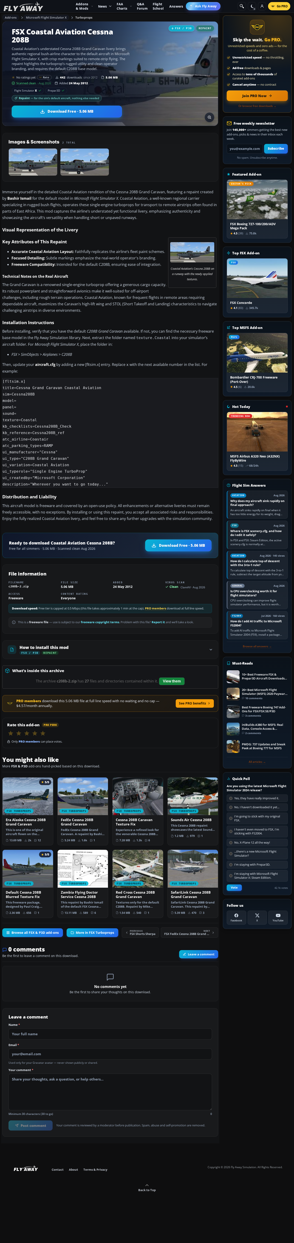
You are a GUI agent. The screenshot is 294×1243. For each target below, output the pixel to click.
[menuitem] (203, 6)
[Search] (242, 6)
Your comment (20, 1070)
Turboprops (83, 17)
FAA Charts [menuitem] (122, 6)
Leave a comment (201, 954)
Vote (234, 887)
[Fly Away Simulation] (23, 6)
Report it (158, 622)
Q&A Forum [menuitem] (142, 6)
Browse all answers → (257, 646)
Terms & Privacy (95, 1169)
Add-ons (11, 17)
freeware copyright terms (100, 622)
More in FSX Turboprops (95, 932)
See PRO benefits (192, 703)
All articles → (257, 762)
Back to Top (147, 1190)
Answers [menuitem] (176, 6)
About (73, 1169)
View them (172, 681)
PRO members (155, 608)
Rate (46, 77)
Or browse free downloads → (257, 106)
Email (13, 1045)
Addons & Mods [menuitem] (82, 6)
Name (14, 1025)
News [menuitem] (102, 6)
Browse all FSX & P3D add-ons (35, 932)
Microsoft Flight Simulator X (46, 17)
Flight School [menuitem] (158, 6)
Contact (58, 1169)
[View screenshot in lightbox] (209, 117)
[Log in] (262, 6)
